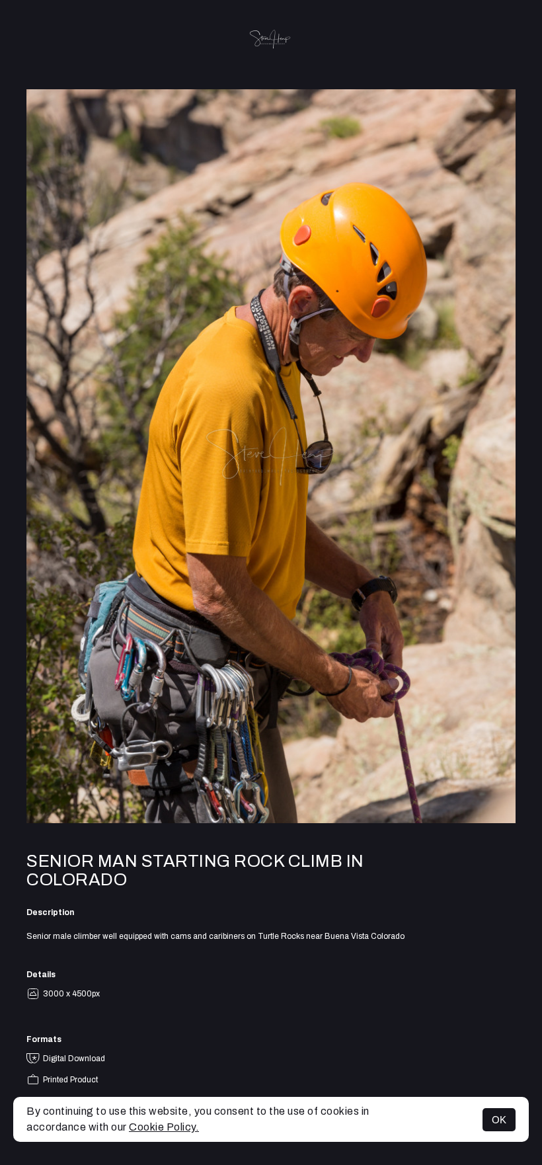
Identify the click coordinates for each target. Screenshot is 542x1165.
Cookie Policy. (164, 1127)
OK (499, 1119)
